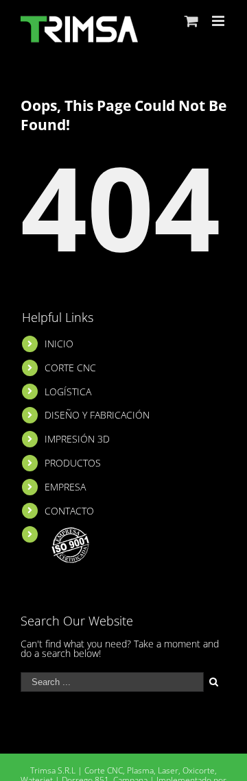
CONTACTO (69, 510)
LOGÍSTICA (68, 391)
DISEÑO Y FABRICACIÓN (97, 414)
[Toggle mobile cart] (191, 21)
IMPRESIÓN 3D (77, 438)
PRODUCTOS (73, 462)
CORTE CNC (70, 367)
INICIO (59, 343)
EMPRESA (65, 486)
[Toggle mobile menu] (219, 21)
